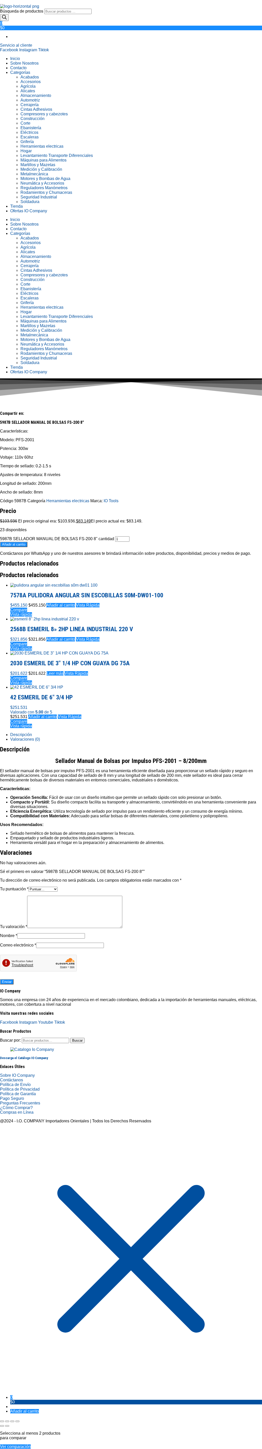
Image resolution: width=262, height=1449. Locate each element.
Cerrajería (29, 105)
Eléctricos (29, 132)
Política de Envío (15, 1084)
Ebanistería (30, 128)
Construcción (32, 118)
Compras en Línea (17, 1112)
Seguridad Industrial (38, 197)
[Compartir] (12, 1421)
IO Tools (111, 501)
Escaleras (29, 137)
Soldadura (29, 201)
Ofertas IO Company (28, 211)
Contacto (18, 68)
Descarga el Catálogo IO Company (24, 1058)
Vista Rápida (88, 605)
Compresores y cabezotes (44, 114)
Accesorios (30, 81)
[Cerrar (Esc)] (17, 1421)
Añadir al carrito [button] (60, 605)
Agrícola (28, 86)
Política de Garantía (18, 1094)
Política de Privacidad (20, 1089)
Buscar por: (10, 1040)
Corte (25, 123)
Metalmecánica (34, 174)
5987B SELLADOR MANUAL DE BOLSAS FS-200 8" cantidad (57, 539)
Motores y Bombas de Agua (45, 178)
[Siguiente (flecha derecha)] (7, 1426)
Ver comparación (15, 1446)
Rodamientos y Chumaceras (46, 192)
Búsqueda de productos (22, 11)
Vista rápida (21, 614)
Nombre (8, 935)
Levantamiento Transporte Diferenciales (56, 155)
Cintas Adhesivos (36, 109)
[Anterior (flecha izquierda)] (2, 1426)
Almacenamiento (35, 95)
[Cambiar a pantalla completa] (7, 1421)
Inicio (15, 58)
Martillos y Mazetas (37, 165)
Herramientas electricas (41, 146)
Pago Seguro (12, 1098)
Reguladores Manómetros (44, 188)
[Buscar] (4, 17)
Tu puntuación (14, 889)
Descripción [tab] (21, 734)
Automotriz (30, 100)
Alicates (27, 91)
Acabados (29, 77)
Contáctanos (11, 1080)
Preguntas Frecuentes (20, 1103)
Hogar (26, 151)
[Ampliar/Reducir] (2, 1421)
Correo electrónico (18, 945)
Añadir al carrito (13, 544)
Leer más (55, 673)
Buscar (77, 1040)
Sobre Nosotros (24, 63)
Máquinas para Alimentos (43, 160)
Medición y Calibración (41, 169)
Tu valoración (13, 926)
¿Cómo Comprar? (16, 1107)
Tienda (16, 206)
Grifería (27, 141)
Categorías (20, 72)
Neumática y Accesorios (42, 183)
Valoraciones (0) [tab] (25, 739)
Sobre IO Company (18, 1075)
